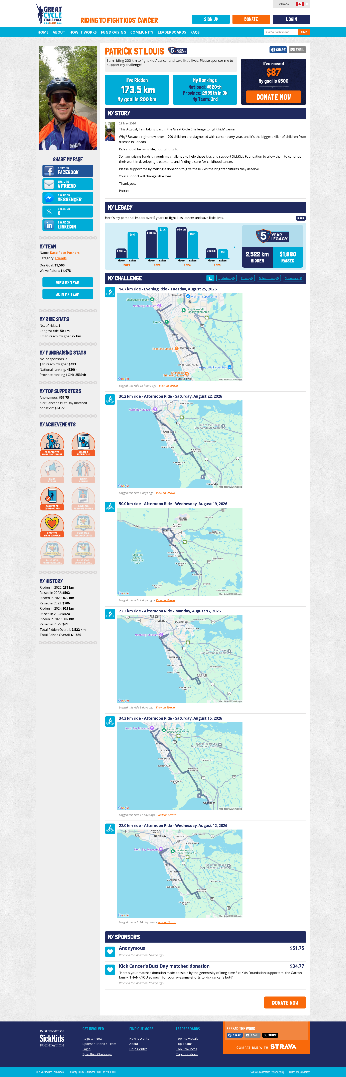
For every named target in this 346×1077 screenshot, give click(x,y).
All (210, 278)
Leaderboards (172, 32)
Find (304, 32)
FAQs (195, 32)
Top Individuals (187, 1038)
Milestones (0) (269, 278)
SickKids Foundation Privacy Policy (267, 1072)
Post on (68, 171)
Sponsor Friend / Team (99, 1044)
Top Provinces (186, 1049)
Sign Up (211, 19)
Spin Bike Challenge (97, 1054)
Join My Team (67, 294)
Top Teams (184, 1044)
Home (42, 32)
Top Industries (187, 1054)
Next (236, 247)
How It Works (83, 32)
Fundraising (113, 32)
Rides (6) (247, 278)
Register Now (92, 1038)
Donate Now (273, 96)
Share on (70, 198)
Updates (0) (226, 278)
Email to (67, 184)
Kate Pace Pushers (64, 252)
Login (291, 19)
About (59, 32)
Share (281, 50)
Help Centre (138, 1049)
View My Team (67, 282)
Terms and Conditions (299, 1072)
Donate (251, 19)
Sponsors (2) (293, 278)
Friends (60, 258)
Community (141, 32)
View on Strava (168, 385)
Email (300, 50)
